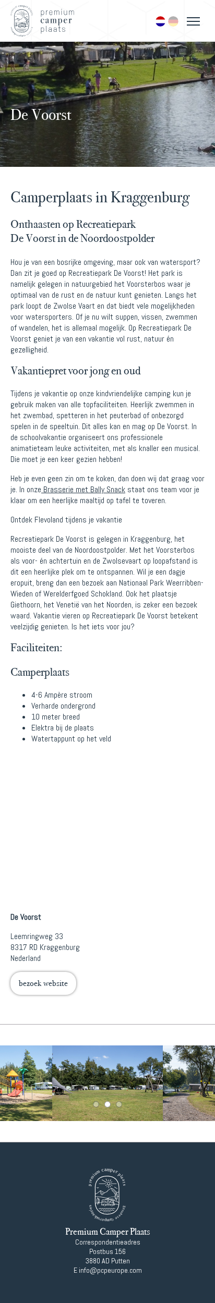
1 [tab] (96, 1104)
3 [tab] (119, 1104)
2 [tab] (107, 1104)
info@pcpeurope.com (110, 1270)
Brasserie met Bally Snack (83, 489)
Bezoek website (43, 983)
